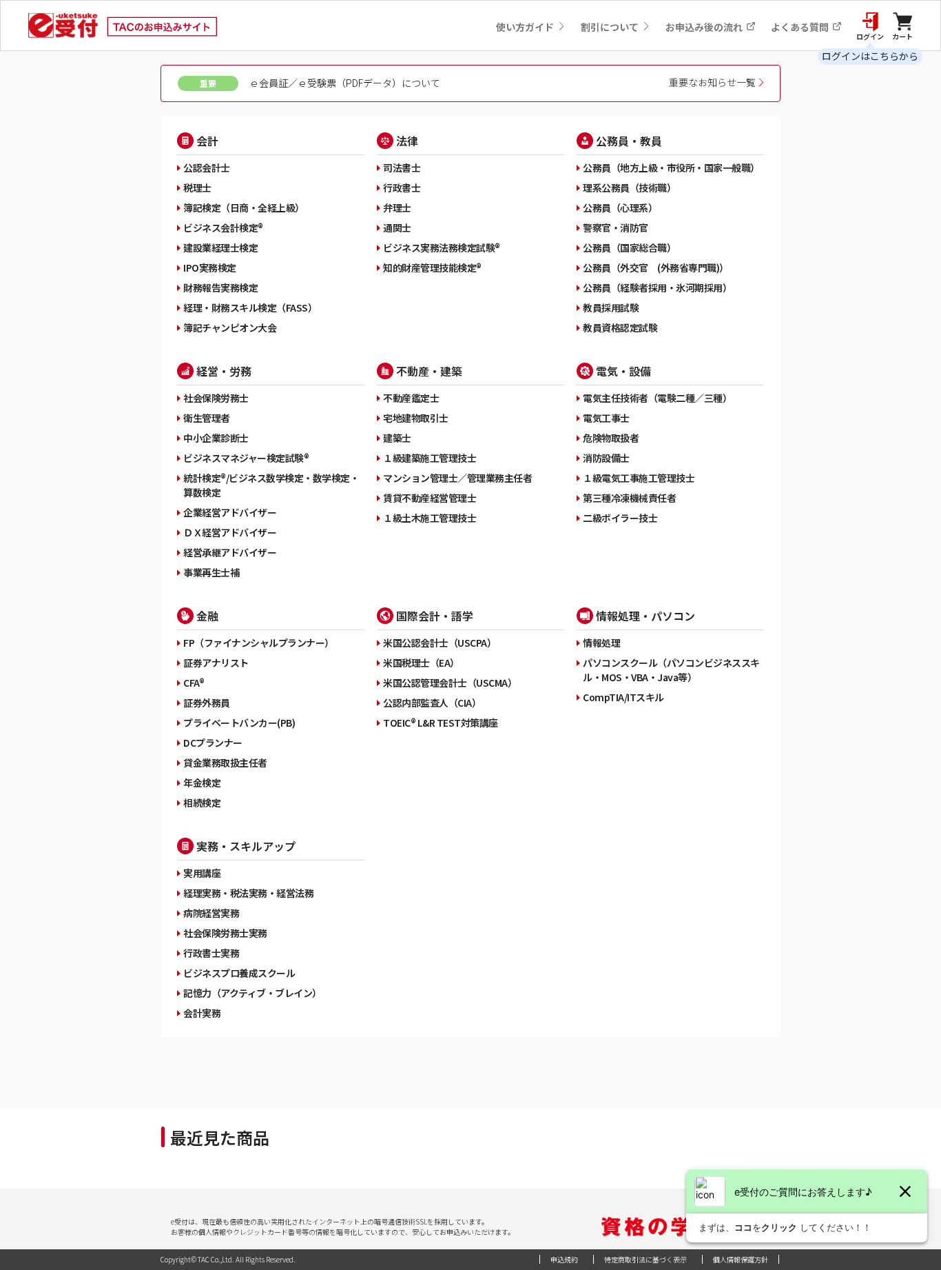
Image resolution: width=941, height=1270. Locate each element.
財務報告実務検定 (220, 287)
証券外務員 (206, 702)
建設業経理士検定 (220, 247)
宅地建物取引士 (415, 418)
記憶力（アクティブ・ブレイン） (252, 993)
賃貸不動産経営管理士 (429, 498)
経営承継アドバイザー (229, 552)
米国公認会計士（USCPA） (439, 642)
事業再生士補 (211, 572)
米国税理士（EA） (421, 662)
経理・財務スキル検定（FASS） (250, 307)
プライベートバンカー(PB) (239, 722)
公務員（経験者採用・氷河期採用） (657, 287)
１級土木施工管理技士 (429, 518)
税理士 (197, 187)
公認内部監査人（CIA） (432, 702)
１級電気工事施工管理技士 (638, 478)
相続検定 (201, 802)
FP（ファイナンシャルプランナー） (258, 642)
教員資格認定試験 (620, 327)
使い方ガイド (526, 27)
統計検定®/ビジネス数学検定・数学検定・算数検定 (271, 485)
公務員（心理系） (620, 207)
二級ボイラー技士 (620, 518)
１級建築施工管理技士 (429, 458)
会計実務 (201, 1013)
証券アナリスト (216, 662)
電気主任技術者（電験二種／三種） (657, 398)
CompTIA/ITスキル (623, 697)
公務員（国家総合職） (629, 247)
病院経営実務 (211, 913)
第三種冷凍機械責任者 (629, 498)
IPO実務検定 (209, 267)
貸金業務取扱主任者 (225, 762)
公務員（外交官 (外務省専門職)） (656, 267)
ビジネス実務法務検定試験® (441, 247)
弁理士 (397, 207)
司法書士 (401, 167)
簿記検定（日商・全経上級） (243, 207)
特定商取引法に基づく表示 (645, 1259)
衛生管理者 (206, 418)
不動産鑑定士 (411, 398)
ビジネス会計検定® (223, 227)
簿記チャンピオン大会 (229, 327)
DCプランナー (212, 742)
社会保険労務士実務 (225, 933)
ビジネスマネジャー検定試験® (246, 458)
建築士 (397, 438)
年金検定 (201, 782)
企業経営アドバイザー (229, 512)
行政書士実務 (211, 953)
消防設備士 (606, 458)
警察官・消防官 (615, 227)
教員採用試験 (611, 307)
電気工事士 (606, 418)
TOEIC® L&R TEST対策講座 (440, 722)
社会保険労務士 (216, 398)
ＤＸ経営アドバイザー (229, 532)
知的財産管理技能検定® (432, 267)
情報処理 (601, 642)
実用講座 (201, 873)
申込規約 (564, 1259)
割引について (611, 27)
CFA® (193, 682)
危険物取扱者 (611, 438)
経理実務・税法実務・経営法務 (248, 893)
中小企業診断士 (216, 438)
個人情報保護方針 (740, 1259)
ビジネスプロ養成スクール (239, 973)
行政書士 (401, 187)
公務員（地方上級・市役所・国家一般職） (671, 167)
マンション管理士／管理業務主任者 (457, 478)
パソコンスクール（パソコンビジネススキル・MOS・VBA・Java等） (671, 670)
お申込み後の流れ (705, 27)
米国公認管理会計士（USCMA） (450, 682)
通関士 (397, 227)
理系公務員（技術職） (629, 187)
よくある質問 (801, 27)
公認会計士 (206, 167)
